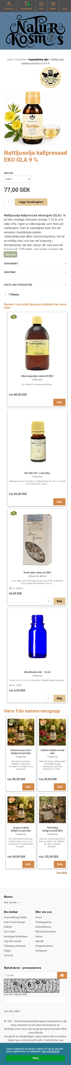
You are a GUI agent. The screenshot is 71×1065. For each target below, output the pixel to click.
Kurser (39, 936)
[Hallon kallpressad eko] (43, 721)
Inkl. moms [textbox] (10, 902)
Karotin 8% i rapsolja (37, 473)
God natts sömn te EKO (37, 572)
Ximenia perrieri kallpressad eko (20, 752)
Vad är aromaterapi (14, 922)
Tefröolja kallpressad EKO (52, 829)
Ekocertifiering (43, 927)
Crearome (20, 59)
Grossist (8, 955)
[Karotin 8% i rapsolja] (37, 440)
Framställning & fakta (15, 917)
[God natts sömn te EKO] (13, 513)
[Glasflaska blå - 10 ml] (37, 638)
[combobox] (12, 902)
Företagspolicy (43, 922)
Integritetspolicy (44, 946)
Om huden (9, 931)
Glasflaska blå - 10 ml (37, 672)
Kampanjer (41, 950)
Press (39, 917)
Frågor (7, 950)
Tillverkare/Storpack (15, 946)
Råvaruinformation (46, 931)
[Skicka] (62, 975)
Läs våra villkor (12, 1011)
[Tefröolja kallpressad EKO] (43, 797)
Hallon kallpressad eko (52, 752)
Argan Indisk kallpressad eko (21, 829)
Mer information (50, 1051)
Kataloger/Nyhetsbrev (16, 936)
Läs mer (10, 254)
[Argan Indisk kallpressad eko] (11, 799)
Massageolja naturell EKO (37, 376)
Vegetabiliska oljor (38, 59)
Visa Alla (61, 872)
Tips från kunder (12, 941)
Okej (35, 1057)
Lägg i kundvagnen (31, 201)
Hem (10, 59)
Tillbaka (13, 294)
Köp (59, 601)
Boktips (8, 927)
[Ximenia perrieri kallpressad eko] (11, 720)
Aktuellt (40, 941)
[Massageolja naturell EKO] (13, 316)
